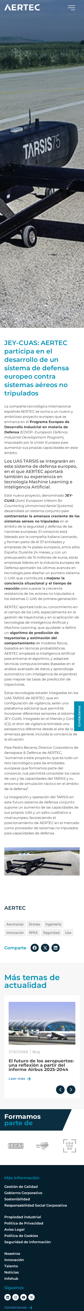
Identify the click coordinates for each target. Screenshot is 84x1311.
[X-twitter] (31, 1297)
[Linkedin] (7, 1297)
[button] (35, 948)
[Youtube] (23, 1297)
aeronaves (14, 924)
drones (34, 924)
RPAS (33, 932)
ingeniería (53, 924)
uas (68, 932)
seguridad (51, 932)
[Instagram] (15, 1297)
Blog (36, 1052)
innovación (15, 932)
